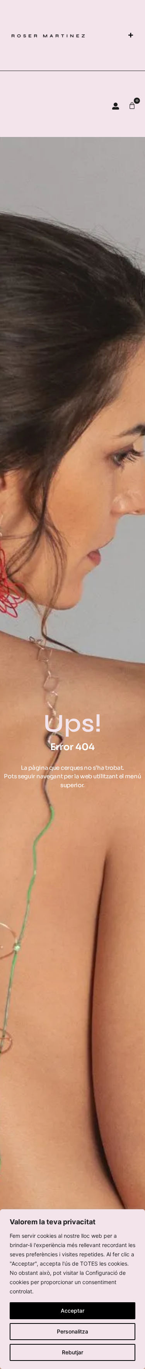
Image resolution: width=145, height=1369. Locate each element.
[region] (72, 1289)
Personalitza (72, 1331)
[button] (130, 35)
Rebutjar (72, 1352)
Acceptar (72, 1310)
